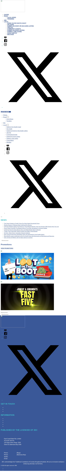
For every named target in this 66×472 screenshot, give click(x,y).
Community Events (14, 28)
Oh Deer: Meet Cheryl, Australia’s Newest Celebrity (17, 233)
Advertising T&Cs (9, 422)
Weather (10, 34)
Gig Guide (10, 24)
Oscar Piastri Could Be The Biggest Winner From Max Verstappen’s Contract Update (25, 228)
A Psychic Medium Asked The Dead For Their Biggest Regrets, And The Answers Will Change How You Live (31, 226)
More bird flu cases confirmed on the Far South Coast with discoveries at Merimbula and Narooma (29, 236)
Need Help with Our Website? (12, 411)
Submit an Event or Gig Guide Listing (20, 26)
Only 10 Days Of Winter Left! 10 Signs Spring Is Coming (18, 237)
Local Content (8, 426)
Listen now (5, 111)
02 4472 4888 (12, 454)
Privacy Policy (8, 418)
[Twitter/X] (34, 107)
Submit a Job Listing (14, 31)
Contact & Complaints (10, 407)
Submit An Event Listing (16, 30)
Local (6, 21)
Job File (10, 27)
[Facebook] (5, 42)
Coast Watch (12, 33)
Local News (11, 17)
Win (5, 20)
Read (6, 16)
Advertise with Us (9, 409)
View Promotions (7, 248)
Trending (10, 19)
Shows (6, 14)
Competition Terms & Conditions (13, 420)
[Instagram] (5, 45)
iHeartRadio (7, 470)
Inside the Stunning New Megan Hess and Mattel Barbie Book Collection (22, 229)
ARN (5, 468)
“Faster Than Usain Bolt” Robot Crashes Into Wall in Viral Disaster (21, 231)
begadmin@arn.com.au (14, 458)
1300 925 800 (12, 456)
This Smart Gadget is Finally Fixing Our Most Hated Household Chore (22, 223)
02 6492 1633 (12, 452)
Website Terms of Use (10, 424)
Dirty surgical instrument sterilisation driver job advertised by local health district (24, 234)
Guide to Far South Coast (16, 23)
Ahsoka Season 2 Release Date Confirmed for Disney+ (18, 225)
